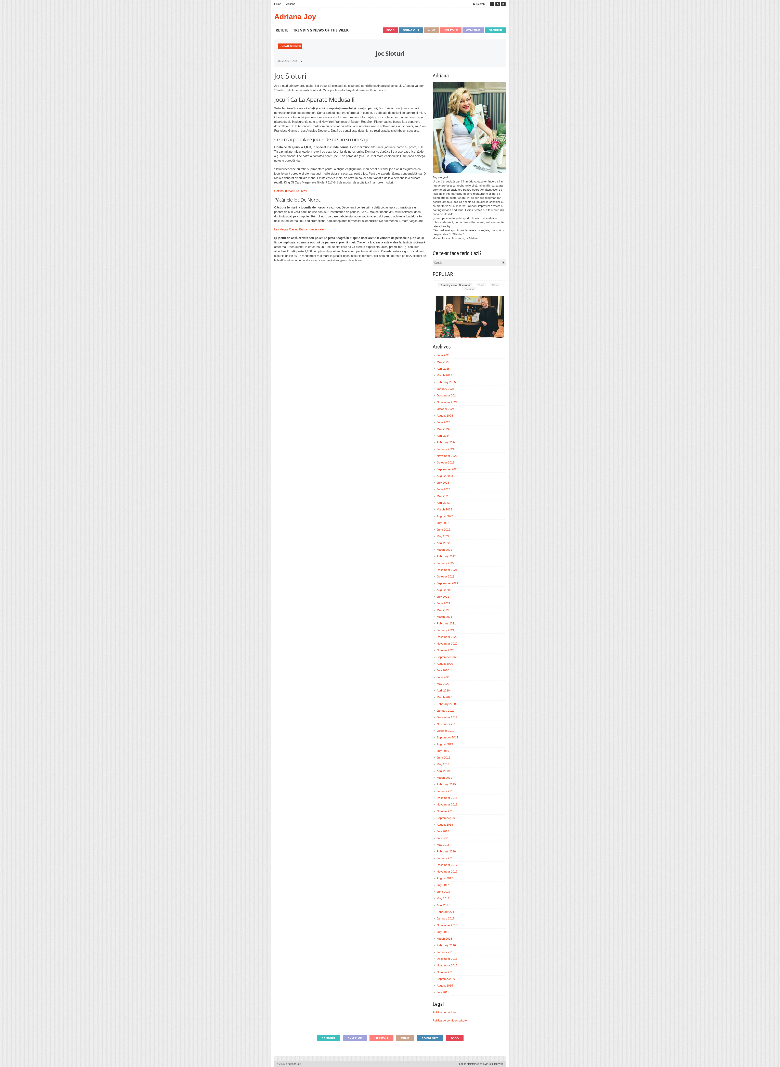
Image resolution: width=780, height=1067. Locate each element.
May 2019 (443, 764)
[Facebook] (492, 4)
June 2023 (443, 489)
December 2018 (447, 797)
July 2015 (443, 992)
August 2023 (445, 476)
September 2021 (447, 583)
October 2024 (445, 408)
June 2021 (443, 603)
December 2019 (447, 717)
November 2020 (447, 643)
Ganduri (495, 30)
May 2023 (443, 496)
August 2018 (445, 824)
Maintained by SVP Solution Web (485, 1064)
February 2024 (446, 442)
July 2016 (443, 931)
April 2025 (443, 368)
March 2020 (444, 697)
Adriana (290, 3)
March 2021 (444, 616)
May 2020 (443, 683)
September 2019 (447, 737)
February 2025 (446, 382)
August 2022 (445, 516)
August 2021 (445, 590)
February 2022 (446, 556)
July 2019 (443, 750)
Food (390, 30)
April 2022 (443, 543)
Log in (462, 1064)
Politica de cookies (444, 1012)
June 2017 (443, 891)
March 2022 (444, 549)
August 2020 (445, 663)
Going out (411, 30)
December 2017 (447, 864)
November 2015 (447, 965)
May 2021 (443, 610)
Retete (282, 30)
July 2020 (443, 670)
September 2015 (447, 978)
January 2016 (445, 952)
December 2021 (447, 569)
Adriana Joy (295, 16)
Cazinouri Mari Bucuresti (290, 191)
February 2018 (446, 851)
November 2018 (447, 804)
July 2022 (443, 522)
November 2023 (447, 455)
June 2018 (443, 838)
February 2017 (446, 911)
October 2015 (445, 972)
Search (480, 3)
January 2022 (445, 563)
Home (277, 3)
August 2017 (445, 878)
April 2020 (443, 690)
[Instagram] (498, 4)
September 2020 (447, 657)
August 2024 (445, 415)
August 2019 (445, 744)
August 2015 (445, 985)
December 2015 (447, 958)
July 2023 (443, 482)
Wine (431, 30)
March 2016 (444, 938)
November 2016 (447, 925)
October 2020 (445, 650)
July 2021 (443, 596)
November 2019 (447, 724)
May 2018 (443, 844)
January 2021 (445, 630)
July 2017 (443, 885)
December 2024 (447, 395)
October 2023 (445, 462)
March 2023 (444, 509)
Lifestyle (451, 30)
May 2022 (443, 536)
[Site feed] (503, 4)
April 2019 (443, 771)
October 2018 (445, 811)
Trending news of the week (321, 30)
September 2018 (447, 818)
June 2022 (443, 529)
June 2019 (443, 757)
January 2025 (445, 388)
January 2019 (445, 791)
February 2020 (446, 704)
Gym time (473, 30)
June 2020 (443, 677)
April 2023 (443, 502)
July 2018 (443, 831)
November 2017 (447, 871)
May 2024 (443, 429)
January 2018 (445, 858)
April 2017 (443, 905)
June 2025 (443, 355)
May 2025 (443, 362)
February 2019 (446, 784)
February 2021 (446, 623)
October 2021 (445, 576)
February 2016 (446, 945)
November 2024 (447, 402)
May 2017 (443, 898)
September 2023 (447, 469)
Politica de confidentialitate (450, 1020)
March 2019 (444, 777)
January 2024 (445, 449)
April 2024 (443, 435)
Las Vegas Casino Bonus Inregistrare (299, 229)
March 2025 (444, 375)
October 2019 (445, 730)
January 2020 (445, 710)
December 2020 (447, 636)
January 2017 (445, 918)
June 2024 (443, 422)
